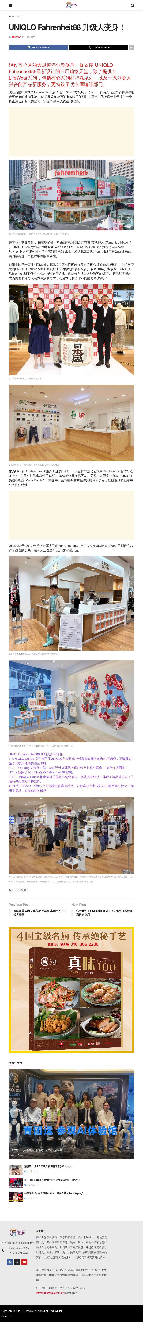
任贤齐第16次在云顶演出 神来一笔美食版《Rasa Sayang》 (54, 1193)
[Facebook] (10, 1262)
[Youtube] (24, 1262)
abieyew (16, 36)
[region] (71, 990)
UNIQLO (21, 889)
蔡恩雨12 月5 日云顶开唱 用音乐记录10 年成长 (48, 1166)
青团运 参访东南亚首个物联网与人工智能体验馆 (36, 1150)
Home (11, 16)
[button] (14, 990)
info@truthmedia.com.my (50, 1293)
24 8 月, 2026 (19, 1155)
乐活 (19, 16)
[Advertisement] (71, 131)
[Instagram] (17, 1262)
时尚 (33, 36)
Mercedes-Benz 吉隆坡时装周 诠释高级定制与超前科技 (52, 1179)
